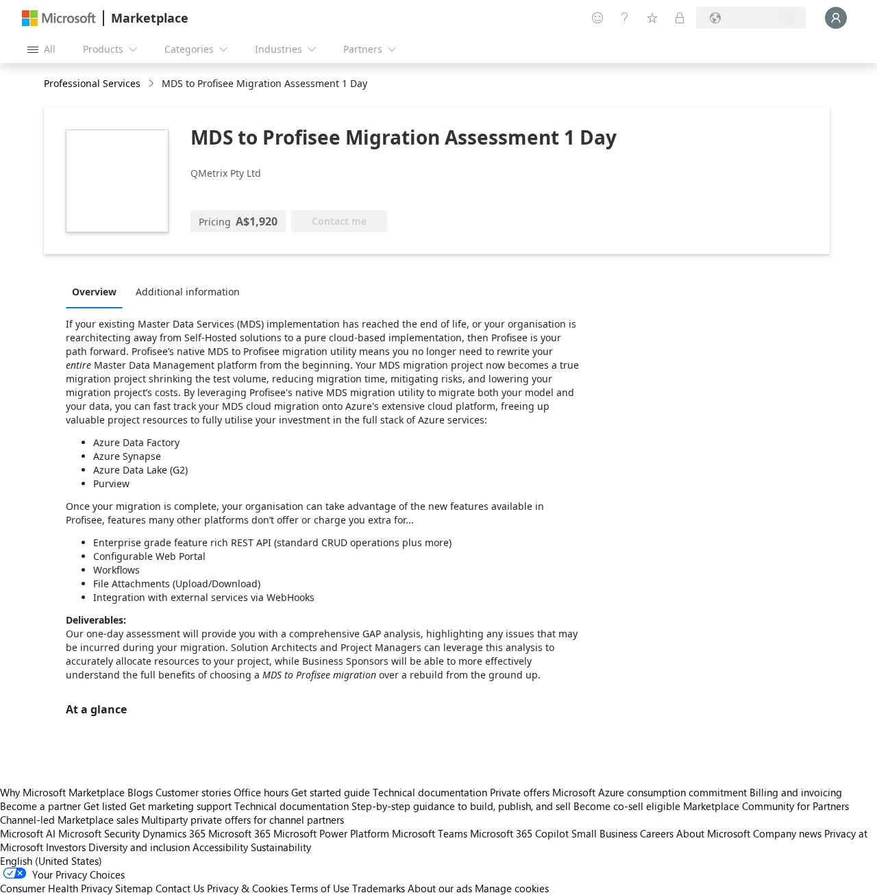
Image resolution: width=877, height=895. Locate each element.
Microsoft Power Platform (331, 833)
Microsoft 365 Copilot (519, 833)
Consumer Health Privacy (56, 888)
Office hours (261, 792)
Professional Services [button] (92, 83)
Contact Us (180, 888)
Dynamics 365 (174, 833)
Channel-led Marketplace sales (69, 819)
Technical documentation (430, 792)
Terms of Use (320, 888)
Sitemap (134, 888)
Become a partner (40, 806)
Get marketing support (180, 806)
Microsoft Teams (429, 833)
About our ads (440, 888)
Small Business (604, 833)
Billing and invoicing (796, 792)
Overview (94, 291)
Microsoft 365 (239, 833)
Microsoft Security (99, 833)
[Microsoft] (59, 18)
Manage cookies (512, 888)
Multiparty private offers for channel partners (242, 819)
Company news (787, 833)
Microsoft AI (27, 833)
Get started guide (330, 792)
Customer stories (193, 792)
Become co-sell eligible (626, 806)
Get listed (105, 806)
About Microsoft (713, 833)
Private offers (519, 792)
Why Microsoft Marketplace (62, 792)
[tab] (97, 291)
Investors (66, 847)
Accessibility (220, 847)
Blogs (140, 792)
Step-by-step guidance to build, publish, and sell (461, 806)
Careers (657, 833)
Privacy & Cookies (247, 888)
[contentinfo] (152, 84)
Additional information (188, 291)
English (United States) (51, 861)
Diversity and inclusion (139, 847)
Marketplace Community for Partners (766, 806)
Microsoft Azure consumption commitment (651, 792)
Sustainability (281, 847)
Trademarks (378, 888)
